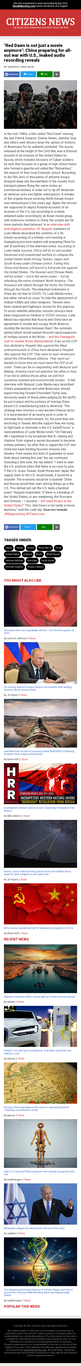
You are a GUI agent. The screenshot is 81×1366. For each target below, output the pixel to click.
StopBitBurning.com (24, 6)
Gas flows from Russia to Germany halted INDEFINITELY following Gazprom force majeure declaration (39, 752)
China (58, 548)
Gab (45, 74)
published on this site (35, 1350)
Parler (29, 74)
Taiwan (19, 548)
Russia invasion (36, 567)
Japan (9, 548)
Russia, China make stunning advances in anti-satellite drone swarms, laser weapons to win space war (37, 873)
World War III (44, 548)
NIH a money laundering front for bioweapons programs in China (38, 928)
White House (53, 554)
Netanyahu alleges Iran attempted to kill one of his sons (34, 1228)
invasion (27, 554)
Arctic (39, 554)
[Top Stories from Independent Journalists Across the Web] (40, 30)
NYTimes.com (35, 514)
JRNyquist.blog (14, 514)
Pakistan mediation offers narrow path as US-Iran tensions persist (39, 996)
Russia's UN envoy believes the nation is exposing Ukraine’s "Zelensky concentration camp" (36, 1108)
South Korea (47, 560)
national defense (14, 560)
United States (12, 554)
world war (32, 560)
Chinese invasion (14, 567)
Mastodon (14, 74)
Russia (30, 548)
